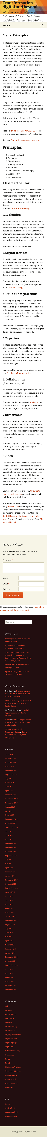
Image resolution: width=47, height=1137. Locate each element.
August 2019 (10, 807)
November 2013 (11, 989)
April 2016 (9, 908)
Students (34, 402)
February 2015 (10, 949)
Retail (7, 1063)
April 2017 (9, 868)
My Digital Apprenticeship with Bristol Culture (17, 713)
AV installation (10, 1014)
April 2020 (9, 790)
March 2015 (9, 945)
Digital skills (9, 1047)
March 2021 (9, 782)
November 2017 (11, 847)
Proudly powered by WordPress (23, 1131)
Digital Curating (11, 1026)
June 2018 (9, 835)
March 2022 (9, 766)
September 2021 (11, 774)
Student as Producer (13, 1067)
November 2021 (11, 770)
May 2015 (8, 937)
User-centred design (21, 208)
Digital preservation (13, 1034)
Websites (9, 1087)
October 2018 (10, 823)
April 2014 (9, 977)
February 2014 (10, 985)
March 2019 (9, 815)
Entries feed (10, 1108)
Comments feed (11, 1112)
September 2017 (11, 855)
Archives (8, 1010)
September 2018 (11, 827)
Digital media (10, 1030)
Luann (7, 719)
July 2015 (8, 928)
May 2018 (8, 839)
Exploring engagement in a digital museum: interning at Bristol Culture (17, 694)
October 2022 (10, 762)
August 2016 (10, 892)
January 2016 (10, 916)
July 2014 (8, 969)
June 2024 (9, 754)
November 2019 (11, 803)
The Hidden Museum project (19, 373)
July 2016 (8, 896)
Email (6, 583)
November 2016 (11, 880)
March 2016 (9, 912)
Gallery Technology (12, 1051)
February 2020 (10, 795)
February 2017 (10, 872)
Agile (7, 1006)
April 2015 (9, 941)
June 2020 (9, 786)
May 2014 (8, 973)
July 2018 (8, 831)
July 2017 (8, 859)
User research (10, 1079)
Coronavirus (10, 1018)
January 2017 (10, 876)
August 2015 (10, 924)
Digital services (11, 1038)
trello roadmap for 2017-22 (23, 130)
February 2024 (10, 758)
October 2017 (10, 851)
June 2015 (9, 932)
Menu (5, 25)
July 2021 (8, 778)
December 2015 (11, 920)
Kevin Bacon (13, 506)
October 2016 (10, 884)
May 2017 (8, 863)
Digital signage (11, 1042)
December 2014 (11, 957)
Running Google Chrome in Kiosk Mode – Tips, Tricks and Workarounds (18, 722)
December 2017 (11, 843)
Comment (8, 560)
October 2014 (10, 961)
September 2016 (11, 888)
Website (6, 589)
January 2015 (10, 953)
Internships (9, 1055)
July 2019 (8, 811)
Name (6, 578)
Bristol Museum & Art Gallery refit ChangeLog (16, 735)
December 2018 (11, 819)
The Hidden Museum (13, 1071)
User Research (11, 1075)
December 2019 (11, 799)
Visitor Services (11, 1083)
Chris (7, 700)
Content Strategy (15, 287)
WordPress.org (11, 1116)
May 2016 (8, 904)
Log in (7, 1104)
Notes (7, 1059)
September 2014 (11, 965)
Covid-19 (8, 1022)
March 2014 (9, 981)
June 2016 (9, 900)
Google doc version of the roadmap (26, 140)
